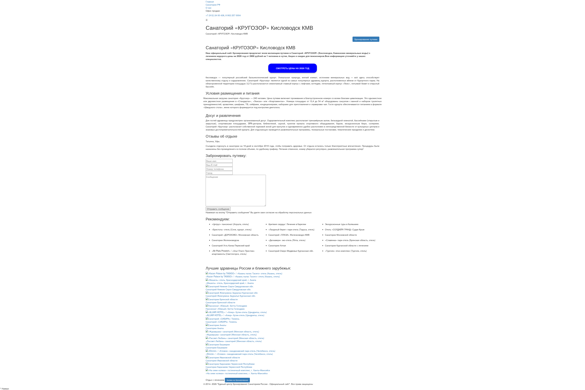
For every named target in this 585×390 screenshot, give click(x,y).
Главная (210, 1)
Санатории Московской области (341, 234)
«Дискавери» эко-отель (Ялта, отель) (286, 240)
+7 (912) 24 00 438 (215, 15)
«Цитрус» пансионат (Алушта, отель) (230, 224)
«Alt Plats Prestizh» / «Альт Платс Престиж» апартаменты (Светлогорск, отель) (233, 252)
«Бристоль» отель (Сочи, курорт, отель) (232, 229)
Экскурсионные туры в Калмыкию (341, 224)
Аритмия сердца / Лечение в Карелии (287, 224)
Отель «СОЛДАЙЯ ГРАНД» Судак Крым (344, 229)
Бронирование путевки (366, 39)
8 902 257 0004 (233, 15)
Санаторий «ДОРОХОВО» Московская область (235, 234)
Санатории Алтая (277, 245)
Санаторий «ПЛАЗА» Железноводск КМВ (288, 234)
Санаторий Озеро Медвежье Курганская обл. (291, 250)
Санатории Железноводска (225, 240)
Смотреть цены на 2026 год (292, 68)
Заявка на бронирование (237, 380)
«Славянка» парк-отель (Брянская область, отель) (350, 240)
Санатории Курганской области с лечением (346, 245)
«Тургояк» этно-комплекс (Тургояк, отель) (346, 250)
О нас (208, 7)
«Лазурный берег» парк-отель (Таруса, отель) (291, 229)
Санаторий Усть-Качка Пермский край (231, 245)
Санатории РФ (213, 4)
